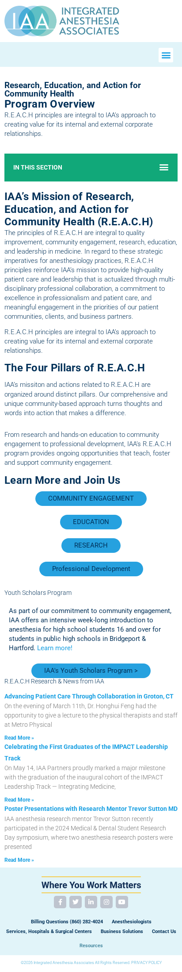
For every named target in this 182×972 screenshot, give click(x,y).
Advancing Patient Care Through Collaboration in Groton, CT (89, 696)
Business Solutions (122, 931)
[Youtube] (122, 902)
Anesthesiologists (132, 922)
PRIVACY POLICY (146, 962)
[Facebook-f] (60, 902)
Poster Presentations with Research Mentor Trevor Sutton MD (91, 808)
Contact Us (164, 931)
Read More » (19, 738)
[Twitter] (75, 902)
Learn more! (54, 648)
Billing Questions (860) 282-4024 (67, 922)
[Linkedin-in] (91, 902)
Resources (91, 946)
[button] (166, 55)
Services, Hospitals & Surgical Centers (49, 931)
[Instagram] (106, 902)
